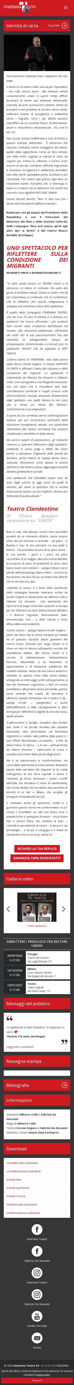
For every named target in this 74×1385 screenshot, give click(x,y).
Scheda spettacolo (17, 1188)
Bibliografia (17, 1085)
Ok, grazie (37, 1380)
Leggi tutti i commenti (19, 1047)
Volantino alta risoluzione (21, 1204)
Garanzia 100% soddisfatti (37, 858)
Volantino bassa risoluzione (23, 1213)
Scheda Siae (13, 1179)
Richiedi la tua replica (37, 849)
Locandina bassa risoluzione (23, 1171)
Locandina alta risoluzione (22, 1163)
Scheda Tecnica (15, 1196)
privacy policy (43, 1375)
